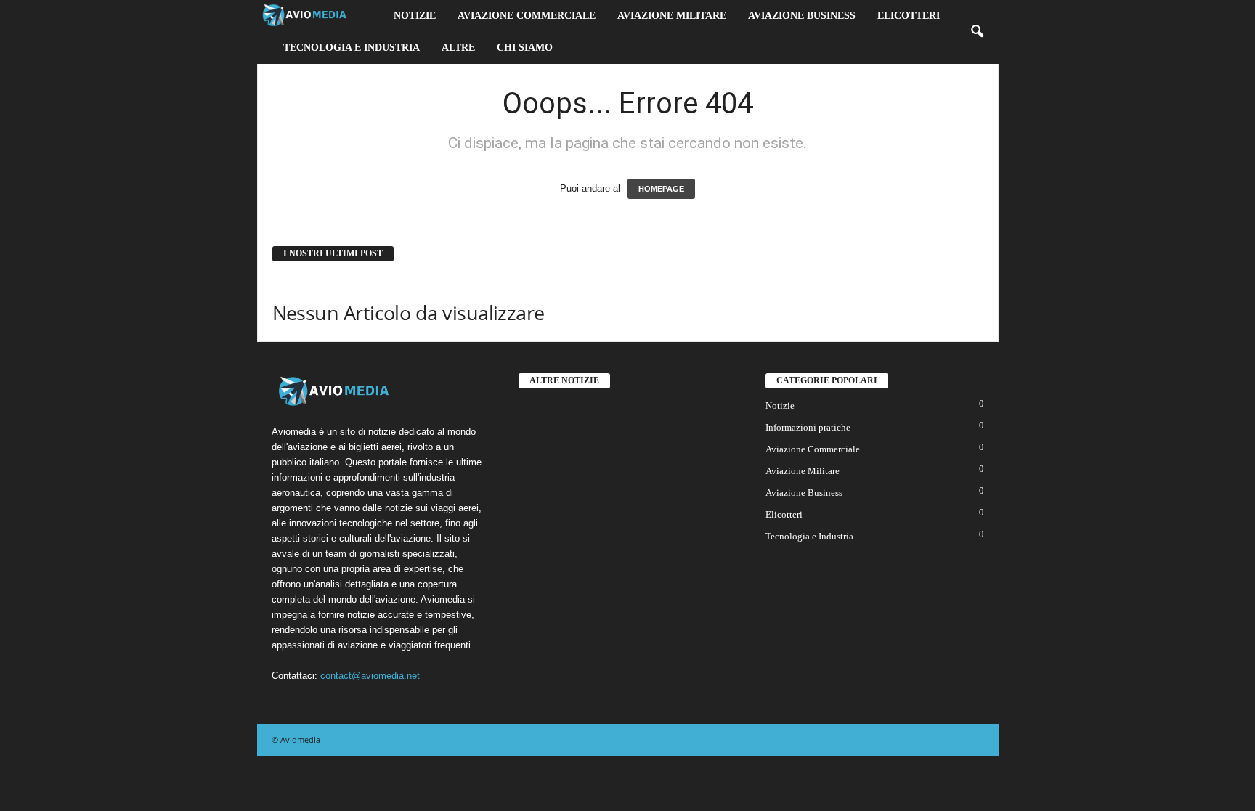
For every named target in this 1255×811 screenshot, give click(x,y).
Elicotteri (908, 15)
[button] (977, 32)
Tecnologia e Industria (351, 47)
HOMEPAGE (661, 188)
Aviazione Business (802, 15)
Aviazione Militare (671, 15)
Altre (458, 47)
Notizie (415, 15)
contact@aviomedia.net (370, 675)
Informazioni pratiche (807, 427)
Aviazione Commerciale (527, 15)
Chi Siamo (525, 47)
